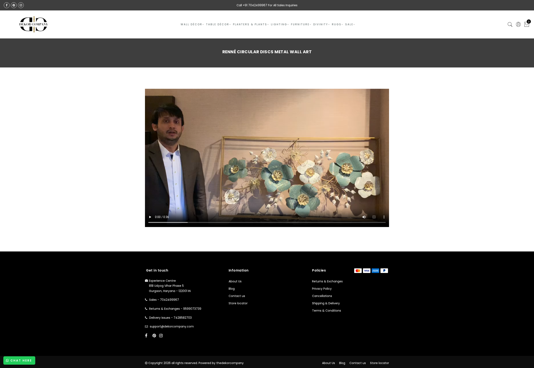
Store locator (238, 303)
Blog (232, 289)
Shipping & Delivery (326, 303)
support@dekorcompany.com (172, 326)
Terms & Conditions (326, 310)
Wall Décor (191, 24)
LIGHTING (279, 24)
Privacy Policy (322, 289)
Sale (349, 24)
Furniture (300, 24)
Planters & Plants (250, 24)
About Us (235, 281)
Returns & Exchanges (327, 281)
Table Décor (217, 24)
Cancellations (322, 296)
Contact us (237, 296)
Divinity (320, 24)
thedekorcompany (230, 363)
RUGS (336, 24)
